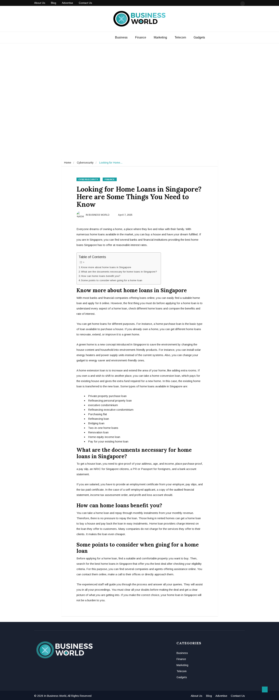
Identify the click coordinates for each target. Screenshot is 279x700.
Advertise (67, 2)
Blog (53, 2)
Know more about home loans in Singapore (106, 267)
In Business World (97, 215)
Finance (140, 37)
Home (67, 162)
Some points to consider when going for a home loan (111, 280)
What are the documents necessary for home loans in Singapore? (119, 271)
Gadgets (199, 37)
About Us (39, 2)
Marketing (160, 37)
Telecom (180, 37)
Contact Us (85, 2)
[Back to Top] (265, 690)
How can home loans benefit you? (101, 276)
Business (121, 37)
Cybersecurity (85, 162)
